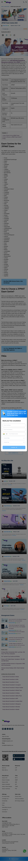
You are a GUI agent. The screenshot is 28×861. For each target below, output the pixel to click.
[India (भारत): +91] (4, 434)
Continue (13, 447)
